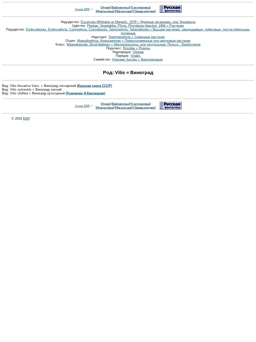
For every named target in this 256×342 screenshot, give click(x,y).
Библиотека (120, 7)
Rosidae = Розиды (136, 48)
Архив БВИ (82, 9)
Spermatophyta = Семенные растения (136, 37)
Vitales (135, 56)
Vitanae (138, 52)
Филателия (124, 11)
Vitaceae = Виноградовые (137, 59)
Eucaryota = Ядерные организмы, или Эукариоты (138, 22)
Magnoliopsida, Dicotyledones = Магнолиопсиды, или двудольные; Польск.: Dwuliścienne (133, 44)
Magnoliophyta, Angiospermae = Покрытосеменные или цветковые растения (133, 41)
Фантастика (105, 11)
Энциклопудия (144, 11)
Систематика (141, 7)
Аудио (106, 7)
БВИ (26, 118)
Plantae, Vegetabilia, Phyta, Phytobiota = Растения (135, 26)
